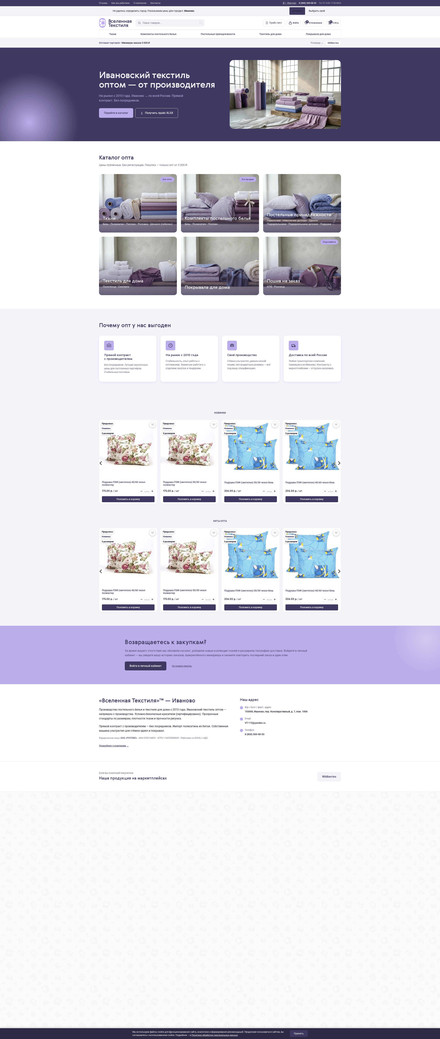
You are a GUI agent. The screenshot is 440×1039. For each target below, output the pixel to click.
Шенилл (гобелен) (161, 224)
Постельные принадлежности (218, 34)
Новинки (220, 412)
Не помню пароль (182, 666)
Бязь (105, 224)
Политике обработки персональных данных (214, 1035)
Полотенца (109, 286)
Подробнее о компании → (114, 745)
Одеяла (313, 220)
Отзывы (103, 3)
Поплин (131, 224)
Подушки (325, 224)
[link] (289, 3)
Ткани (112, 34)
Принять (299, 1033)
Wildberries (333, 43)
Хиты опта (220, 521)
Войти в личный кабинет (146, 665)
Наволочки (274, 220)
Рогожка (143, 224)
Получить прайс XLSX (159, 113)
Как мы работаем (120, 3)
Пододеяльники (276, 224)
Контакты (155, 3)
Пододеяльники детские (303, 224)
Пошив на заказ (283, 281)
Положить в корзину (128, 499)
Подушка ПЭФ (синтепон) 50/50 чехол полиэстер (184, 483)
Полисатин (117, 224)
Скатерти (123, 286)
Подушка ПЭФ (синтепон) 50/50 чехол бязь (248, 482)
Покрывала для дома (318, 34)
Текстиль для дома (270, 34)
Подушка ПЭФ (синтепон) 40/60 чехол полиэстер (123, 483)
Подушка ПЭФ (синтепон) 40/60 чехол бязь (310, 482)
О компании (140, 3)
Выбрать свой (317, 10)
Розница (279, 286)
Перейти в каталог (116, 113)
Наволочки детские (295, 220)
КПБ (269, 286)
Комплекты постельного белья (158, 34)
